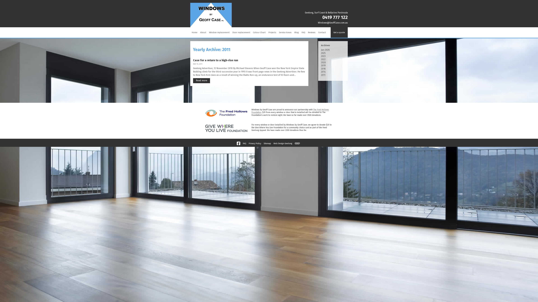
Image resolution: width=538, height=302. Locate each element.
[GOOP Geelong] (297, 143)
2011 (323, 75)
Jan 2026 (325, 50)
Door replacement (241, 32)
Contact (322, 32)
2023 (323, 56)
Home (194, 32)
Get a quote (339, 32)
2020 (323, 62)
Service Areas (285, 32)
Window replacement (219, 32)
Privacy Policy (255, 143)
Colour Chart (259, 32)
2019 (323, 65)
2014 (323, 71)
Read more (201, 80)
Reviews (311, 32)
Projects (272, 32)
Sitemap (267, 143)
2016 (323, 68)
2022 (323, 59)
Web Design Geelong (282, 143)
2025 (323, 53)
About (203, 32)
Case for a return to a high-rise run (215, 60)
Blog (296, 32)
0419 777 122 (335, 17)
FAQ (303, 32)
